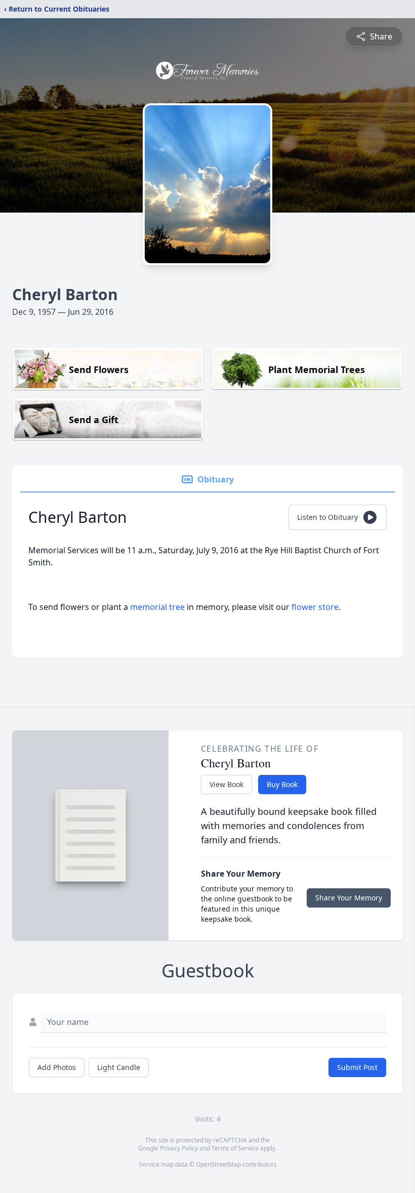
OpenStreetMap (218, 1164)
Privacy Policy (179, 1148)
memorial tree (157, 606)
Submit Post (357, 1067)
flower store (315, 606)
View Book (226, 784)
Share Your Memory (348, 897)
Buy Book (282, 784)
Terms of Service (235, 1148)
